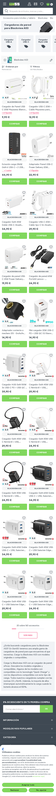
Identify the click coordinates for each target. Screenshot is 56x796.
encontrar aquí (38, 776)
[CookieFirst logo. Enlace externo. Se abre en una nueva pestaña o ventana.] (3, 749)
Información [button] (11, 720)
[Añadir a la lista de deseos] (24, 77)
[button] (14, 112)
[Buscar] (6, 11)
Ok (46, 709)
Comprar (14, 124)
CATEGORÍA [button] (9, 737)
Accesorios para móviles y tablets (19, 18)
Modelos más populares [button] (17, 728)
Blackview (42, 18)
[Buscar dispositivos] (51, 60)
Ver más (28, 635)
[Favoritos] (41, 4)
